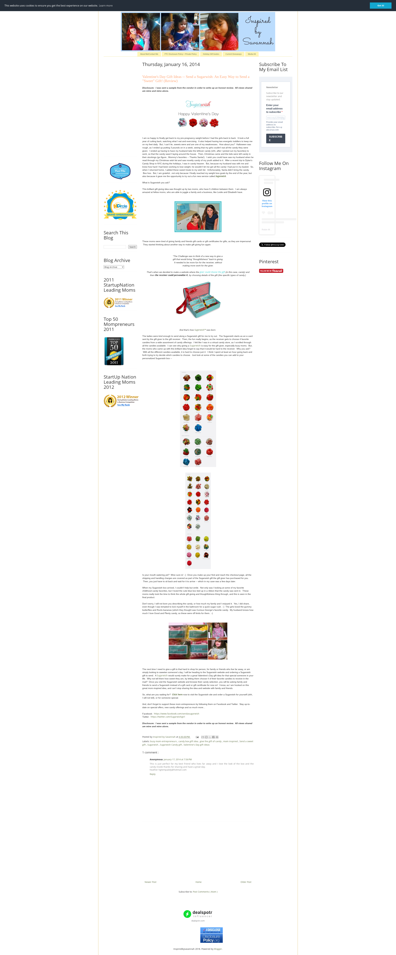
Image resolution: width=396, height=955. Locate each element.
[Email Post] (197, 736)
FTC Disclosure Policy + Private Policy (181, 54)
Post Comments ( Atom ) (205, 891)
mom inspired (230, 741)
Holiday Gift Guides (211, 54)
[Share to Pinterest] (217, 737)
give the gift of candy (211, 741)
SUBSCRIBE (275, 138)
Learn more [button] (106, 5)
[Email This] (202, 737)
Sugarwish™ (200, 329)
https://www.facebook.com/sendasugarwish (176, 713)
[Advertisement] (198, 850)
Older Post (246, 881)
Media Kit (252, 54)
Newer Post (150, 881)
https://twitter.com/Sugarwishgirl (168, 716)
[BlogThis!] (206, 737)
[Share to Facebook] (213, 737)
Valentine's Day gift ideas (197, 744)
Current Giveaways (234, 54)
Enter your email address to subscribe (274, 108)
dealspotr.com (198, 920)
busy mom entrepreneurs (163, 741)
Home (199, 881)
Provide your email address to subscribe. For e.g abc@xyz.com (274, 126)
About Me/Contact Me (149, 54)
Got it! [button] (380, 5)
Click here (177, 694)
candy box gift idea (189, 741)
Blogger (218, 948)
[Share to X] (209, 737)
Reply (152, 774)
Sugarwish (220, 176)
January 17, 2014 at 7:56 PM (178, 759)
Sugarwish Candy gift (171, 744)
